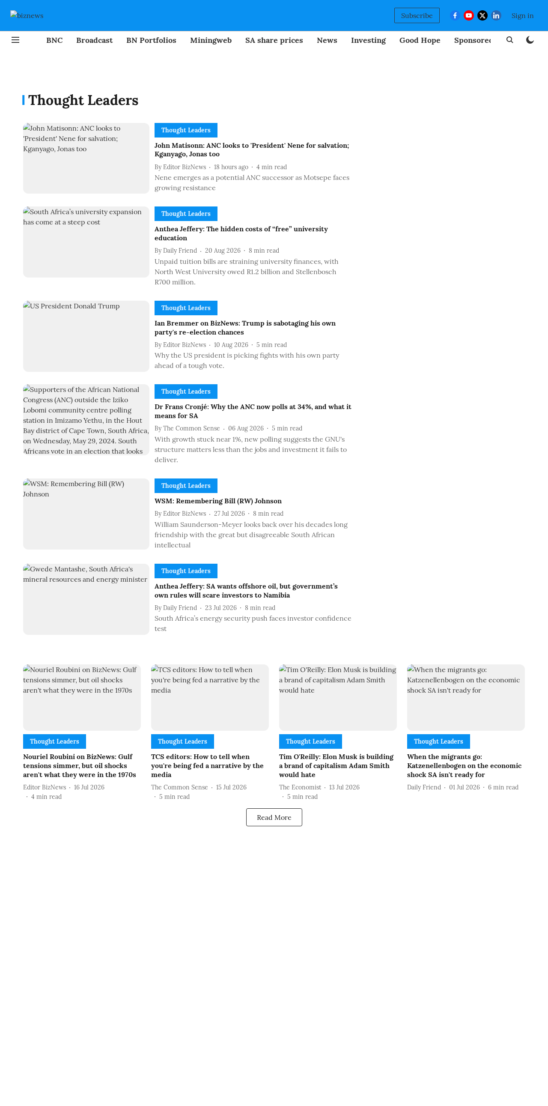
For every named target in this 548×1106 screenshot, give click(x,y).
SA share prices (274, 40)
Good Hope (420, 40)
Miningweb (211, 40)
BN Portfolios (151, 40)
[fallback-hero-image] (89, 160)
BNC (54, 40)
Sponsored (474, 40)
